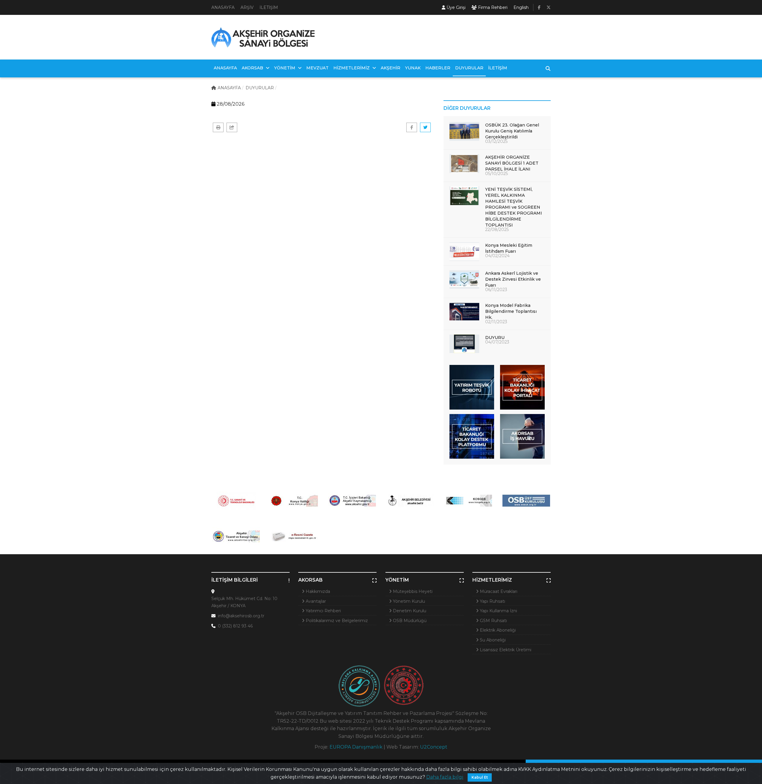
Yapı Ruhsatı (492, 601)
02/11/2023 (496, 321)
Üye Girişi (455, 7)
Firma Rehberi (492, 7)
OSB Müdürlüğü (409, 620)
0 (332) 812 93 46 (235, 626)
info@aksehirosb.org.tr (241, 616)
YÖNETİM (285, 68)
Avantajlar (315, 601)
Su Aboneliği (492, 640)
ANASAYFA (223, 7)
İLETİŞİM (269, 7)
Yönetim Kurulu (408, 601)
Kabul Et (479, 777)
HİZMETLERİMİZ (352, 68)
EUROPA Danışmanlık (356, 747)
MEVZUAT (317, 68)
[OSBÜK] (526, 501)
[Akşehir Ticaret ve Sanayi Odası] (236, 536)
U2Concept (433, 747)
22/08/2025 (497, 229)
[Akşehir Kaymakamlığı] (352, 501)
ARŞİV (247, 7)
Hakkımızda (317, 591)
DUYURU (495, 337)
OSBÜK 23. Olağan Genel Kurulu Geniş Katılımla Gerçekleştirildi (512, 131)
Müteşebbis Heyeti (412, 591)
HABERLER (437, 68)
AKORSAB (253, 68)
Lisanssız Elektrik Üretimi (505, 649)
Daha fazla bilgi (444, 777)
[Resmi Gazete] (294, 536)
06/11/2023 (496, 289)
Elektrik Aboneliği (497, 630)
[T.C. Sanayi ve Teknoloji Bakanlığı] (236, 501)
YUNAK (413, 68)
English (521, 7)
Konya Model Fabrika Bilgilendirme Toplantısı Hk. (511, 311)
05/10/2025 (496, 173)
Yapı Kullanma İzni (498, 610)
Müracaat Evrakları (498, 591)
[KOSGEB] (468, 501)
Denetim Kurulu (409, 610)
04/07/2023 (497, 342)
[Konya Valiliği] (294, 501)
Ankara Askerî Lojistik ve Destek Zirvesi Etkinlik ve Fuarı (513, 279)
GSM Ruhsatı (493, 620)
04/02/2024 (497, 255)
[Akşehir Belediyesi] (410, 501)
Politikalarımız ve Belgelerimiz (336, 620)
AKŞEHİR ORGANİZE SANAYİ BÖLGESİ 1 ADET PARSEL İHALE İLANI (511, 163)
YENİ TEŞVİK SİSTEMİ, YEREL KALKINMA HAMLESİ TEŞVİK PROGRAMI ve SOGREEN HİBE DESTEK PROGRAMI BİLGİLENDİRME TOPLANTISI (513, 207)
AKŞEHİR (390, 68)
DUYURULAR (469, 68)
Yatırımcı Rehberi (323, 610)
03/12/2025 (496, 141)
